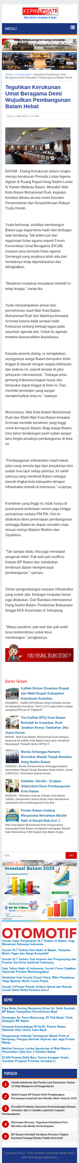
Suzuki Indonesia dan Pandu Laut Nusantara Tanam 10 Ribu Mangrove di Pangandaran (43, 1084)
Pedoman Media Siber (60, 1153)
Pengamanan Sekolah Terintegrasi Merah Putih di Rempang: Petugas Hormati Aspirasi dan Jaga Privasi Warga (38, 1039)
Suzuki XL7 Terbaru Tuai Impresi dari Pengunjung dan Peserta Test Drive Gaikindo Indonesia (39, 961)
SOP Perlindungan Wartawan (38, 1157)
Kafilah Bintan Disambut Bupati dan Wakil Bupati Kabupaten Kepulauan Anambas (45, 693)
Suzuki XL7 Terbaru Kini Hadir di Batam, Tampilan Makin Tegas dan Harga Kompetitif (36, 951)
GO (71, 855)
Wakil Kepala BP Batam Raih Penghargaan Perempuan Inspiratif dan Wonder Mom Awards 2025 (44, 1096)
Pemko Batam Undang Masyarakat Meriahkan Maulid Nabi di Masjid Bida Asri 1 (43, 815)
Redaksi (40, 1153)
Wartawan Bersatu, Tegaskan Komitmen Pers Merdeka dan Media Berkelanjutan (39, 1124)
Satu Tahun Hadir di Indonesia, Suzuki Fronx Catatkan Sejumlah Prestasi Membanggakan (39, 970)
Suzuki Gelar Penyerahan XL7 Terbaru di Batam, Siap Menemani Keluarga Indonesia (38, 942)
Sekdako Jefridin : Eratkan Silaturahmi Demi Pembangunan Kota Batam (45, 786)
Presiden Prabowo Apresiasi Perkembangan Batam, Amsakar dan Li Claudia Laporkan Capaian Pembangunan (39, 1110)
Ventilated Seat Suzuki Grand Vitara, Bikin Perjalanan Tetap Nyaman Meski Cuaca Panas (38, 979)
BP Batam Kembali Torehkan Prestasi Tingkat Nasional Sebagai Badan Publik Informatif (39, 1136)
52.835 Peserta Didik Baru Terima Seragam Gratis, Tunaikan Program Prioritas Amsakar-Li (36, 1059)
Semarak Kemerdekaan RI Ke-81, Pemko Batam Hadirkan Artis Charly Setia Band (34, 1028)
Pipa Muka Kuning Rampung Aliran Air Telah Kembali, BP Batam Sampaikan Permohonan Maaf (39, 1010)
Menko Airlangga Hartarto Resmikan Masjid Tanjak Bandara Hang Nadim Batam (46, 757)
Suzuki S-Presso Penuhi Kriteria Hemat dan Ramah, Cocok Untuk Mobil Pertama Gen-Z (37, 988)
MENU (11, 28)
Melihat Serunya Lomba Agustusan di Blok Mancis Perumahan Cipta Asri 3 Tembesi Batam (36, 1050)
